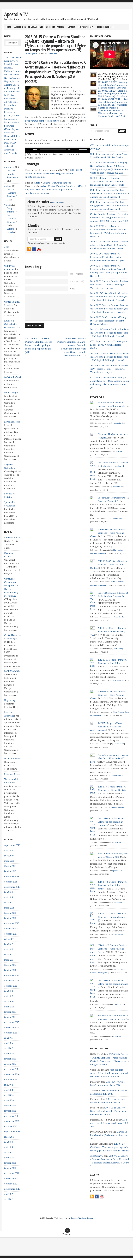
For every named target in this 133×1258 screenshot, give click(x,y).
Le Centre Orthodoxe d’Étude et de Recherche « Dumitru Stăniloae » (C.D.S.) (11, 105)
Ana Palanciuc (11, 153)
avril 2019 (9, 855)
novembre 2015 (11, 1027)
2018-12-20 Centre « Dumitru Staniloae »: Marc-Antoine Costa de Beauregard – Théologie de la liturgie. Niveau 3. (109, 333)
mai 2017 (8, 949)
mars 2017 (9, 959)
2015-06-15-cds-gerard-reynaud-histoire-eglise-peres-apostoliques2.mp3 (54, 173)
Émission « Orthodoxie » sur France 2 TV (12, 324)
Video (7, 205)
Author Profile (57, 202)
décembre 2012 (11, 1173)
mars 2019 (9, 861)
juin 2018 (8, 892)
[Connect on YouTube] (39, 249)
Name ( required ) (77, 274)
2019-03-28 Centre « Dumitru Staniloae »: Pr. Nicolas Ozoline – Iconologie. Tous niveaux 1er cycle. (107, 181)
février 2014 (10, 1105)
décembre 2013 (11, 1116)
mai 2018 (8, 897)
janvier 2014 (10, 1110)
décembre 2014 (11, 1069)
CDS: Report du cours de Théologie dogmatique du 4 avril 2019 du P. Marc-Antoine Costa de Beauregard (109, 193)
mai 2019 (8, 850)
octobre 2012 (10, 1183)
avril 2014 (9, 1095)
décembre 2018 (11, 876)
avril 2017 (8, 954)
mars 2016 (9, 1006)
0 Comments (53, 54)
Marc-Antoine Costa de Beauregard (11, 85)
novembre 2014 (11, 1074)
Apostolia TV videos (55, 26)
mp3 (61, 189)
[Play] (29, 149)
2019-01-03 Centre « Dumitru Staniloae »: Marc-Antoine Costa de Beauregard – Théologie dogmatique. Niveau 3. (109, 309)
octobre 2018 (10, 881)
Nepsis (7, 81)
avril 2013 (8, 1152)
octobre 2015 (10, 1032)
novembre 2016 (11, 980)
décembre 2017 (11, 923)
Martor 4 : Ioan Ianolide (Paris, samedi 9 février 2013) (108, 1135)
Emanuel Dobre (12, 136)
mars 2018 (9, 907)
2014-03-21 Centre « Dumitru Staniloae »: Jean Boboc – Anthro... (112, 885)
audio (43, 186)
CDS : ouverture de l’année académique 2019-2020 (109, 1123)
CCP (13, 143)
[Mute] (76, 149)
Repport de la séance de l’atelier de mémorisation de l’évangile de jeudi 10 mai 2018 (109, 1073)
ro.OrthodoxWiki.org (14, 758)
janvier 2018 (10, 918)
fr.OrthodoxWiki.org (14, 377)
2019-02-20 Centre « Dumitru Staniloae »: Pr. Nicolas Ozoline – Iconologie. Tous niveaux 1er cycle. (107, 257)
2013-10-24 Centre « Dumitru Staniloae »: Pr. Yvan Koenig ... (108, 631)
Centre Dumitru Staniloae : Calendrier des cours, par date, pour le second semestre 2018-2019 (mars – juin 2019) (109, 217)
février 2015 (10, 1058)
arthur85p (9, 146)
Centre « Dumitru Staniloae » (12, 174)
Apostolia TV (16, 14)
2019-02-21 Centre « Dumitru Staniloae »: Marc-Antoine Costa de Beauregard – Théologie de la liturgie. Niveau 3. (109, 245)
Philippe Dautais (12, 71)
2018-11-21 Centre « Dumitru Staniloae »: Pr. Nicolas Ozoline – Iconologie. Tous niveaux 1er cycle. (109, 369)
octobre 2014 (10, 1079)
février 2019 (10, 866)
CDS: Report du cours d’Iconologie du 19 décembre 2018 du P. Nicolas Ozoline (108, 345)
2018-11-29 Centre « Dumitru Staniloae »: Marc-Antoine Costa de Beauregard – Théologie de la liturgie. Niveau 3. (109, 357)
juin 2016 (8, 991)
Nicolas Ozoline (12, 78)
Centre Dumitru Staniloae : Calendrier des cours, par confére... (111, 822)
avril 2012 (8, 1199)
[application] (57, 150)
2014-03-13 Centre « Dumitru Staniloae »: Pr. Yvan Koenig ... (112, 917)
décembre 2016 (11, 975)
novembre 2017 (11, 928)
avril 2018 (8, 902)
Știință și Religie (12, 774)
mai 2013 (8, 1147)
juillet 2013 (9, 1136)
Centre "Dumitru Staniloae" (57, 182)
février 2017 (10, 965)
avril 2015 (8, 1048)
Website (73, 289)
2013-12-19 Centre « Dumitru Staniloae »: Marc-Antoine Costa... (108, 695)
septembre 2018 (12, 887)
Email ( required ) (77, 281)
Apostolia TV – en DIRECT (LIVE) (28, 26)
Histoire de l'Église (46, 189)
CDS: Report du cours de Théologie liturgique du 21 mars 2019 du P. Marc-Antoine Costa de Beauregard (109, 205)
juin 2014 (8, 1084)
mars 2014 (9, 1100)
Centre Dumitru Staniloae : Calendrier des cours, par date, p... (113, 984)
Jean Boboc (117, 680)
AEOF (7, 247)
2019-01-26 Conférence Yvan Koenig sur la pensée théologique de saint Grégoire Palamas (108, 321)
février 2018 (10, 913)
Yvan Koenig (118, 649)
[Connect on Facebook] (34, 249)
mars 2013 (9, 1157)
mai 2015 (8, 1043)
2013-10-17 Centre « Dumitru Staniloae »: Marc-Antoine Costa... (108, 533)
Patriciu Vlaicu (11, 74)
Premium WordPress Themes (82, 1218)
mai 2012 (8, 1194)
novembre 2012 (11, 1178)
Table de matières (105, 26)
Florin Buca (10, 132)
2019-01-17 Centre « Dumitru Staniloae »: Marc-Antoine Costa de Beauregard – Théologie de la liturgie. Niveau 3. (109, 296)
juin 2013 (8, 1142)
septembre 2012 (12, 1189)
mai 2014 (8, 1090)
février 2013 (10, 1163)
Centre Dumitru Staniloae (62, 186)
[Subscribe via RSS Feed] (29, 249)
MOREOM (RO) (12, 671)
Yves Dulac (9, 57)
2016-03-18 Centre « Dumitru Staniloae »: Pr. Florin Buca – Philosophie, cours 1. (108, 1111)
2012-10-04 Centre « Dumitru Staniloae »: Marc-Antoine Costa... (108, 564)
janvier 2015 (10, 1064)
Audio (37, 182)
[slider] (83, 149)
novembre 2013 (11, 1121)
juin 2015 (8, 1038)
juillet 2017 (9, 939)
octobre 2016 (10, 986)
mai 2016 (8, 996)
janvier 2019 (10, 871)
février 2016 (10, 1012)
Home (8, 26)
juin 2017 (8, 944)
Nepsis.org (9, 700)
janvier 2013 (10, 1168)
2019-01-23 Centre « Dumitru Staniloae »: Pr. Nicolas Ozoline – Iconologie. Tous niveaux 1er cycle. (109, 284)
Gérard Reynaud (31, 54)
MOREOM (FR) (11, 392)
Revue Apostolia (12, 421)
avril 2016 (9, 1001)
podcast (45, 192)
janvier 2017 (10, 970)
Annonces (9, 167)
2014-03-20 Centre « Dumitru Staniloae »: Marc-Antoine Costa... (112, 949)
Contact (71, 26)
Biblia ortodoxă (12, 537)
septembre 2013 (12, 1131)
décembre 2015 (11, 1022)
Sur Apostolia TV (86, 26)
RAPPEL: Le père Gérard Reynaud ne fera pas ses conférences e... (106, 727)
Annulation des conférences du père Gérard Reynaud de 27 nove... (109, 758)
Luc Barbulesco (12, 91)
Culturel (10, 228)
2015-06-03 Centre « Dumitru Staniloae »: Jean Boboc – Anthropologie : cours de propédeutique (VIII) (38, 345)
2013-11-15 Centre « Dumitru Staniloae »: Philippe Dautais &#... (112, 790)
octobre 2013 (10, 1126)
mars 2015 (9, 1053)
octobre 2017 (10, 933)
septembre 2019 (12, 845)
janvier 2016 (10, 1017)
